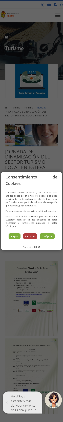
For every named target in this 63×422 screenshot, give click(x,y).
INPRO (37, 247)
